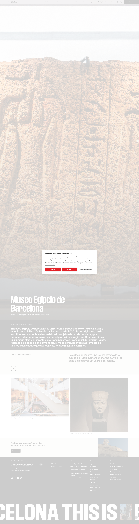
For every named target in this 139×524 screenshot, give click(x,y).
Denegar (69, 269)
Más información (50, 265)
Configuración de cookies (86, 269)
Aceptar (53, 269)
